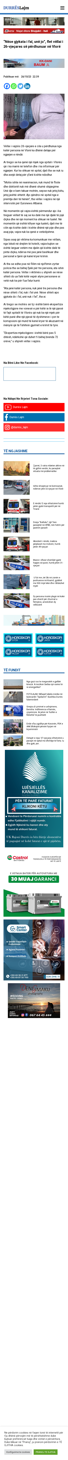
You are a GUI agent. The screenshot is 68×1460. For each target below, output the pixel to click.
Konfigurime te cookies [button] (18, 1452)
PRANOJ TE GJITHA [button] (45, 1452)
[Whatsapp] (14, 86)
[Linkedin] (27, 86)
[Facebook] (7, 86)
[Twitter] (20, 86)
